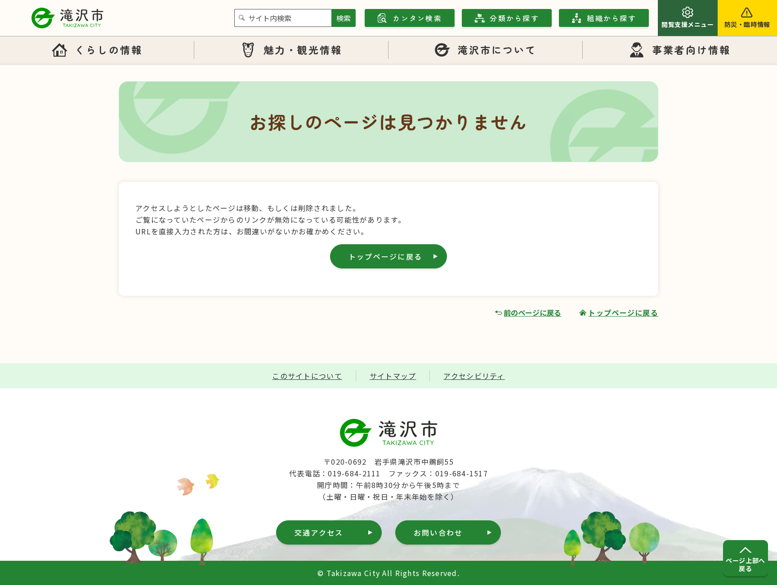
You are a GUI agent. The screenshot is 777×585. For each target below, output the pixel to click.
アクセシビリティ (474, 375)
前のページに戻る (532, 312)
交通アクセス (319, 532)
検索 (343, 18)
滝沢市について (497, 49)
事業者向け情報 (691, 49)
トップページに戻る (385, 256)
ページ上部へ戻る (745, 564)
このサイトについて (307, 375)
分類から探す (514, 18)
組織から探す (611, 18)
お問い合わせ (438, 532)
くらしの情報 (108, 49)
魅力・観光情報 (303, 49)
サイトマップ (393, 375)
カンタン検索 (417, 18)
